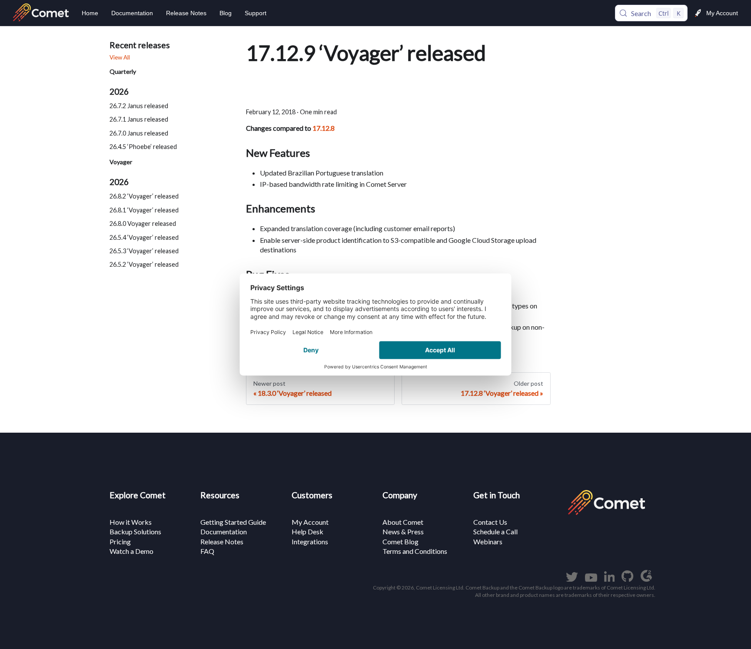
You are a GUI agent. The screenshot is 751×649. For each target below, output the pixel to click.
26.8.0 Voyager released (143, 223)
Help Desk (307, 531)
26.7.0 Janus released (139, 133)
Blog (225, 13)
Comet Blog (400, 541)
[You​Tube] (591, 579)
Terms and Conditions (414, 551)
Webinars (487, 541)
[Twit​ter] (572, 579)
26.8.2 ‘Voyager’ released (144, 196)
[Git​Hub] (627, 579)
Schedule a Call (495, 531)
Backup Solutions (135, 531)
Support (255, 13)
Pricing (120, 541)
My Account (722, 13)
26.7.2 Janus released (139, 105)
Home (90, 13)
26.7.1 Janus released (139, 119)
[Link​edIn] (609, 579)
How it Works (131, 522)
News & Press (403, 531)
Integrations (310, 541)
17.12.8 (323, 128)
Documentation (132, 13)
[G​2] (646, 579)
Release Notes (186, 13)
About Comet (402, 522)
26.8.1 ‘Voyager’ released (144, 210)
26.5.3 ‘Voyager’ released (144, 251)
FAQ (207, 551)
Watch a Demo (131, 551)
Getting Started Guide (233, 522)
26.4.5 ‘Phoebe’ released (143, 146)
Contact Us (490, 522)
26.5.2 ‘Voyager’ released (144, 264)
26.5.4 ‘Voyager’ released (144, 237)
